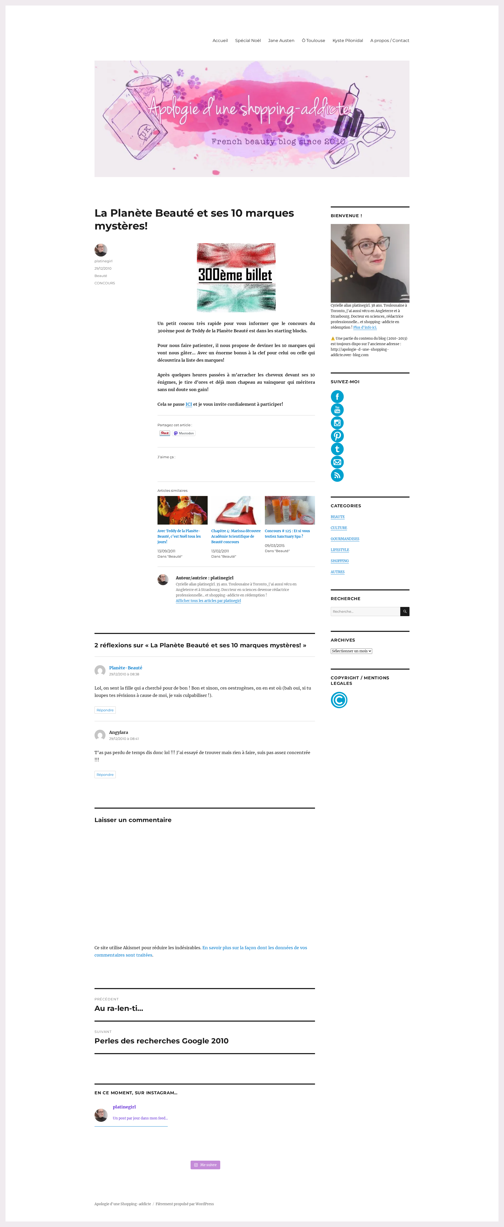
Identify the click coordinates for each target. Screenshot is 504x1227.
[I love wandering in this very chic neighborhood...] (205, 1144)
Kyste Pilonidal (348, 40)
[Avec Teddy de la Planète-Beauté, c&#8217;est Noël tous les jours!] (183, 510)
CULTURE (339, 528)
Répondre (105, 710)
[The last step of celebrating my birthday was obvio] (294, 1144)
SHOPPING (340, 561)
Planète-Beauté (125, 667)
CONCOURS (104, 283)
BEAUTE (338, 517)
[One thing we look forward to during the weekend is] (160, 1144)
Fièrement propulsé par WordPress (185, 1204)
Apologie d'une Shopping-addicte (122, 1204)
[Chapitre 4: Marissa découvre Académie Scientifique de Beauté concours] (236, 510)
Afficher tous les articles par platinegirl (208, 601)
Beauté (100, 276)
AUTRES (338, 572)
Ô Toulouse (313, 40)
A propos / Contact (390, 40)
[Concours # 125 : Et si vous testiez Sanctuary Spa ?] (290, 510)
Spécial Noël (248, 40)
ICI (189, 404)
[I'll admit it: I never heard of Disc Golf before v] (115, 1144)
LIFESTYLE (340, 550)
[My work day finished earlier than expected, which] (249, 1144)
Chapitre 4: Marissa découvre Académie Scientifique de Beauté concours (236, 536)
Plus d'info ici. (365, 327)
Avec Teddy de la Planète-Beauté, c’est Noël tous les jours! (179, 536)
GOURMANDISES (345, 539)
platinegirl (103, 261)
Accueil (220, 40)
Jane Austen (281, 40)
